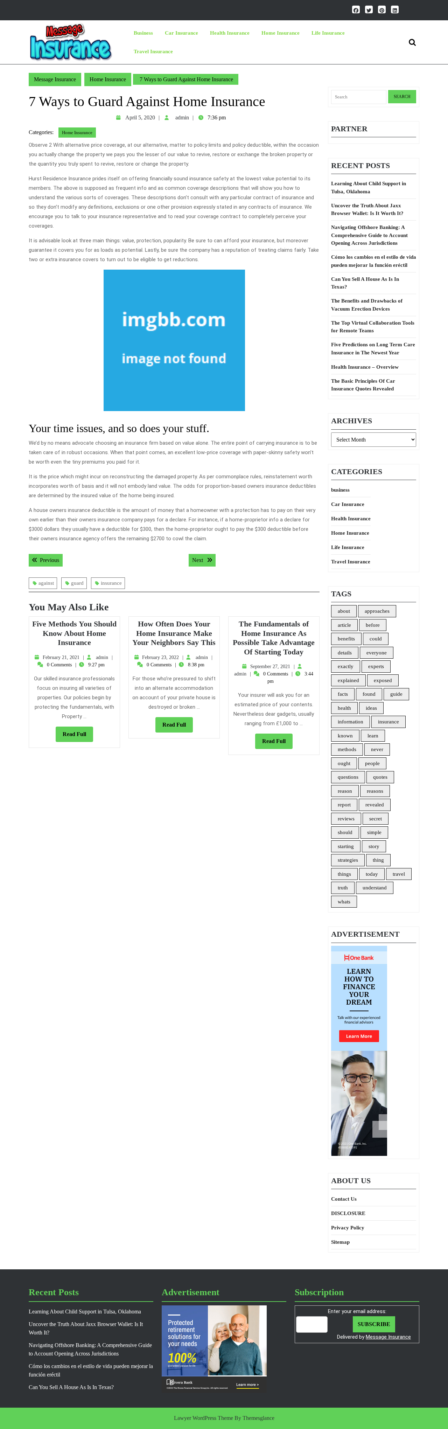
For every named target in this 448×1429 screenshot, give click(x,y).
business (143, 33)
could (376, 638)
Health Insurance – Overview (365, 367)
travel (399, 874)
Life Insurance (328, 33)
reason (345, 791)
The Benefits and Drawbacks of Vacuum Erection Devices (366, 305)
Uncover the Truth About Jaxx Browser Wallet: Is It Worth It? (367, 209)
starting (346, 846)
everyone (376, 652)
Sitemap (340, 1242)
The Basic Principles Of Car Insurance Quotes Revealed (363, 385)
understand (375, 887)
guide (396, 694)
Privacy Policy (347, 1227)
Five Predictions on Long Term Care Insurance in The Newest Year (373, 348)
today (372, 874)
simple (374, 832)
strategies (348, 860)
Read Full (78, 736)
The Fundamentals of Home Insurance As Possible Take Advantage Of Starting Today (274, 637)
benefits (346, 638)
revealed (374, 804)
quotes (380, 777)
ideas (371, 708)
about (344, 611)
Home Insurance (280, 33)
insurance (111, 583)
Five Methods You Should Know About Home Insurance (74, 633)
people (372, 763)
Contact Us (344, 1199)
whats (344, 901)
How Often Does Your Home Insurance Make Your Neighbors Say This (174, 633)
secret (375, 818)
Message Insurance (55, 79)
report (344, 804)
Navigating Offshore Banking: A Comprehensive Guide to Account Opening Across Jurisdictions (369, 235)
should (345, 832)
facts (343, 694)
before (373, 625)
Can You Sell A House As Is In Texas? (365, 283)
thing (378, 860)
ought (344, 763)
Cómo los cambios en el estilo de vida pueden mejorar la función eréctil (373, 261)
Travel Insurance (153, 51)
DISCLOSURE (348, 1213)
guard (77, 583)
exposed (383, 680)
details (345, 652)
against (46, 583)
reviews (346, 818)
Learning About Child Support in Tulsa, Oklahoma (368, 187)
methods (347, 749)
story (374, 846)
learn (373, 735)
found (369, 694)
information (350, 721)
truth (343, 887)
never (377, 749)
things (344, 874)
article (344, 625)
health (344, 708)
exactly (346, 666)
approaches (377, 611)
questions (348, 777)
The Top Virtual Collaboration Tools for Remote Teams (372, 327)
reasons (375, 791)
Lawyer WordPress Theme (203, 1418)
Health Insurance (230, 33)
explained (348, 680)
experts (376, 666)
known (345, 735)
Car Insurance (181, 33)
